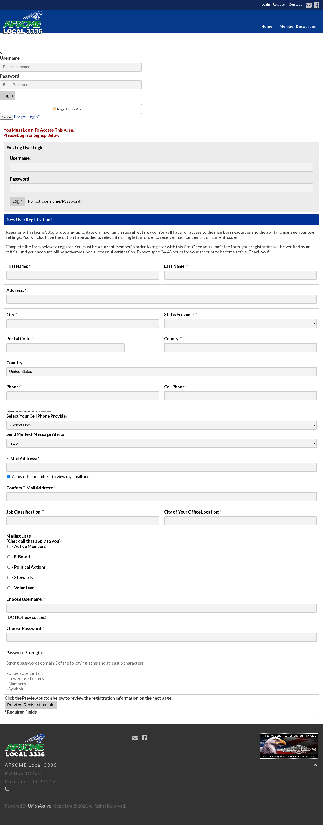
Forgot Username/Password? (55, 201)
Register (279, 4)
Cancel (6, 117)
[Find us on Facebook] (317, 5)
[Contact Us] (309, 5)
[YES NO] (161, 443)
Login (266, 4)
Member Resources (297, 26)
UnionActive (39, 805)
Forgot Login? (27, 116)
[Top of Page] (315, 765)
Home (266, 26)
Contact (295, 4)
